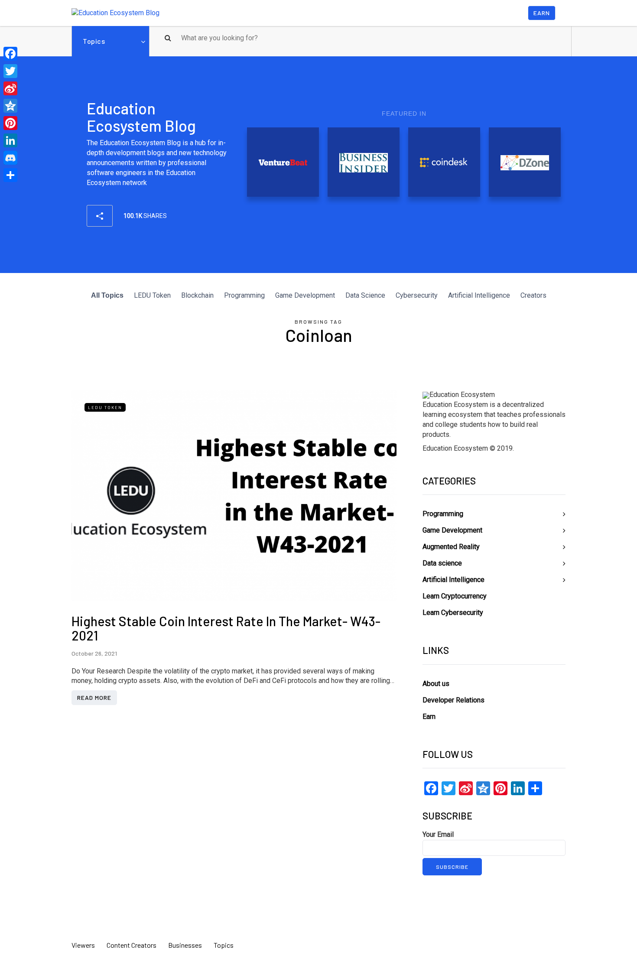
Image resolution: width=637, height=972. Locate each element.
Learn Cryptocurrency (454, 596)
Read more (94, 697)
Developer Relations (453, 700)
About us (435, 683)
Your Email (438, 834)
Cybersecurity (417, 295)
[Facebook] (10, 53)
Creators (533, 295)
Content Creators (131, 945)
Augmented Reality (451, 547)
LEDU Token (152, 295)
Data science (442, 563)
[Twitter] (10, 71)
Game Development (305, 295)
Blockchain (197, 295)
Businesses (185, 945)
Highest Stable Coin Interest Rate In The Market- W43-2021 (226, 628)
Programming (244, 295)
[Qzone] (10, 105)
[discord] (10, 157)
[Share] (10, 175)
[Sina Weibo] (10, 88)
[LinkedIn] (10, 140)
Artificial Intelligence (479, 295)
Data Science (365, 295)
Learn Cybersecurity (452, 612)
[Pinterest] (10, 123)
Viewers (83, 945)
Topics (94, 41)
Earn (541, 12)
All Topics (107, 295)
